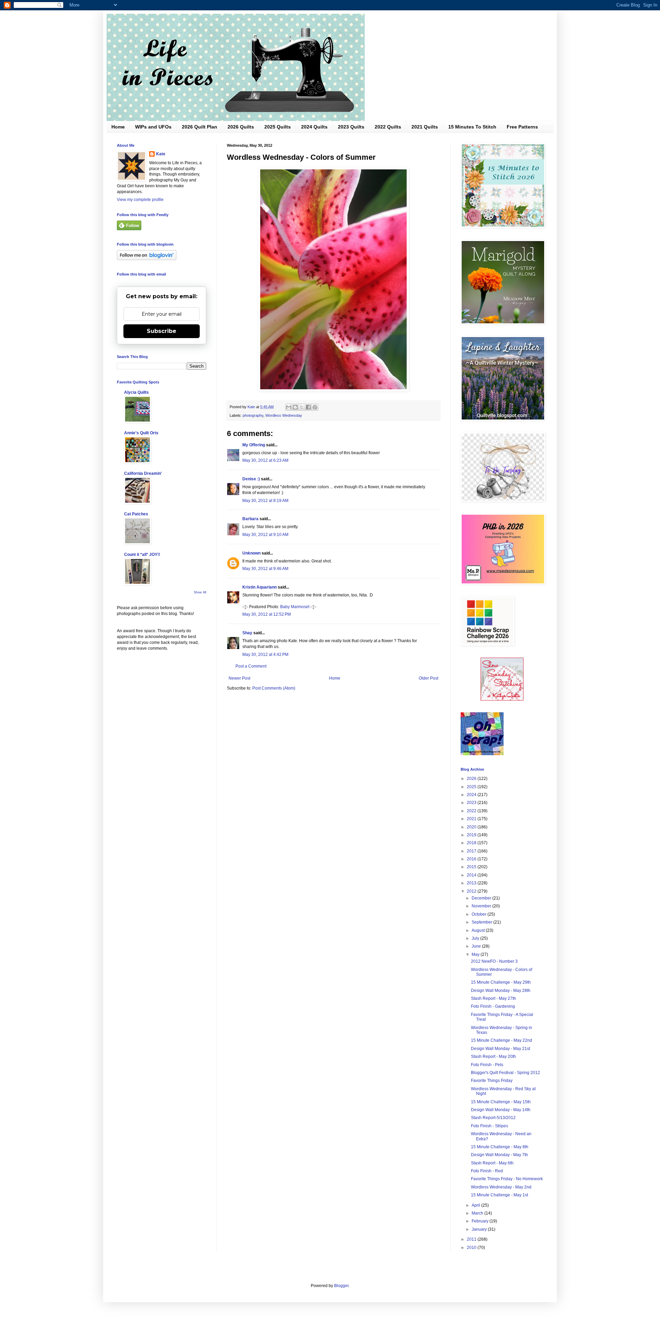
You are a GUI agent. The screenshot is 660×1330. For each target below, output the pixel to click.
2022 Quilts (388, 127)
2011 (472, 1239)
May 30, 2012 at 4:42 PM (265, 654)
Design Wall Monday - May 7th (499, 1154)
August (479, 930)
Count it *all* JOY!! (142, 554)
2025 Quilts (277, 127)
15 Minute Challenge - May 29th (501, 982)
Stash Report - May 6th (492, 1163)
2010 (472, 1247)
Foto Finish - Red (487, 1171)
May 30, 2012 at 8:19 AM (265, 500)
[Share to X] (301, 407)
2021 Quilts (424, 127)
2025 (472, 786)
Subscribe (161, 331)
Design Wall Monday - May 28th (500, 990)
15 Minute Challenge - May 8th (499, 1146)
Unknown (251, 553)
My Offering (253, 445)
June (477, 946)
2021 (472, 818)
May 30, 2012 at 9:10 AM (265, 534)
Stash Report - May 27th (493, 998)
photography (253, 415)
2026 (472, 778)
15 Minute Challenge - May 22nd (501, 1040)
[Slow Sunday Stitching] (502, 699)
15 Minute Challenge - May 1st (499, 1195)
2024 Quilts (314, 127)
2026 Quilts (241, 127)
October (479, 914)
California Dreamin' (143, 473)
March (478, 1213)
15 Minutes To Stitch (472, 127)
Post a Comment (250, 666)
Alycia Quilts (136, 392)
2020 (472, 827)
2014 (472, 875)
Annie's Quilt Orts (141, 433)
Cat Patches (136, 514)
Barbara (250, 518)
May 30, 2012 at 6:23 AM (265, 460)
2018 (472, 842)
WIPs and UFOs (153, 127)
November (482, 906)
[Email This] (288, 407)
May (476, 954)
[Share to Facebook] (308, 407)
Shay (247, 632)
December (482, 898)
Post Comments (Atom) (273, 688)
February (481, 1221)
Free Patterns (522, 127)
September (482, 922)
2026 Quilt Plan (199, 127)
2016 (472, 859)
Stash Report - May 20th (493, 1056)
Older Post (428, 678)
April (476, 1205)
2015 (472, 866)
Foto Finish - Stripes (489, 1126)
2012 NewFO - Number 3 (494, 961)
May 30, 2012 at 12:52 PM (266, 614)
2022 (472, 810)
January (480, 1229)
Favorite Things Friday (492, 1080)
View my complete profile (140, 199)
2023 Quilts (351, 127)
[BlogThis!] (295, 407)
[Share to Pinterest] (314, 407)
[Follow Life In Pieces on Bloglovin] (146, 258)
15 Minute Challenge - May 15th (501, 1101)
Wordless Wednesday (283, 415)
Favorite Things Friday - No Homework (507, 1178)
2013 (472, 883)
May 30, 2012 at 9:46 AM (265, 568)
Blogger (341, 1285)
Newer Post (239, 678)
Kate (160, 154)
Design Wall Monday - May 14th (500, 1109)
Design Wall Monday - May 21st (500, 1048)
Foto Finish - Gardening (493, 1006)
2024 (472, 794)
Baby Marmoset (294, 606)
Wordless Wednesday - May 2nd (501, 1187)
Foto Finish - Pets (487, 1064)
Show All (200, 592)
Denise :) (251, 479)
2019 (472, 834)
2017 (472, 851)
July (476, 938)
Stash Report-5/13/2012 (493, 1117)
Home (118, 127)
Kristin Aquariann (259, 587)
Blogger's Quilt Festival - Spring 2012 (505, 1072)
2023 (472, 802)
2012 (472, 891)
